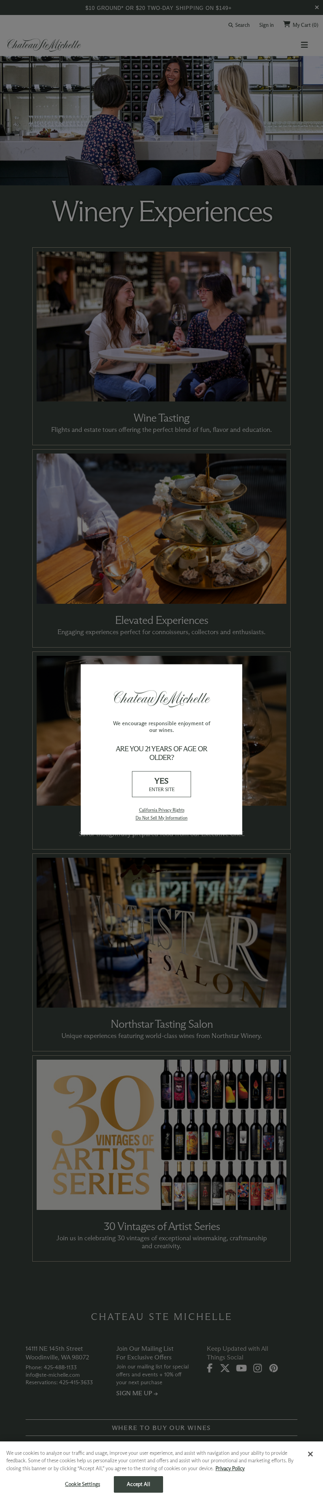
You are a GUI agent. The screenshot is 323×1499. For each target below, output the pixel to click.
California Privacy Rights (161, 810)
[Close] (310, 1454)
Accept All (138, 1484)
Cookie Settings (82, 1484)
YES (161, 784)
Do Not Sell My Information (161, 818)
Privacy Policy (230, 1468)
